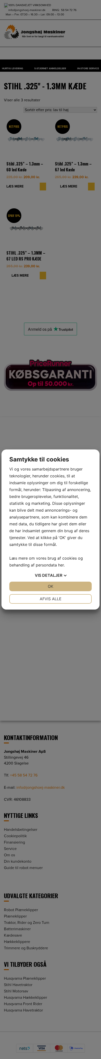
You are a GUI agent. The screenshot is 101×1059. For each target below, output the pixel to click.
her (61, 565)
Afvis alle (51, 598)
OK (50, 586)
